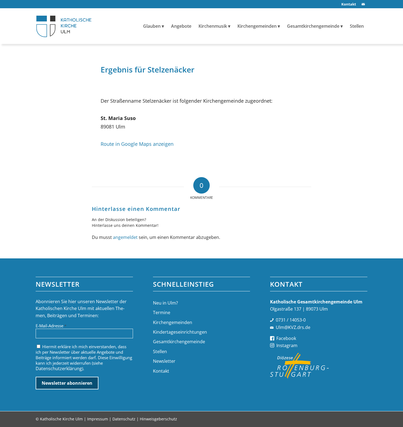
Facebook (286, 338)
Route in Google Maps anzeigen (137, 143)
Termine (161, 312)
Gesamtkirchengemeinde (179, 342)
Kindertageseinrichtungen (180, 332)
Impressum (97, 419)
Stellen (160, 351)
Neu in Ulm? (165, 303)
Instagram (286, 345)
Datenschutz (123, 419)
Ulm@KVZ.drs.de (293, 327)
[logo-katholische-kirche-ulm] (64, 26)
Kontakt (161, 371)
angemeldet (125, 237)
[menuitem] (347, 4)
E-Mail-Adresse (51, 325)
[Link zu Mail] (363, 4)
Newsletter (164, 361)
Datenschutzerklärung (59, 368)
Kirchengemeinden (172, 322)
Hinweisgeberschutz (158, 419)
